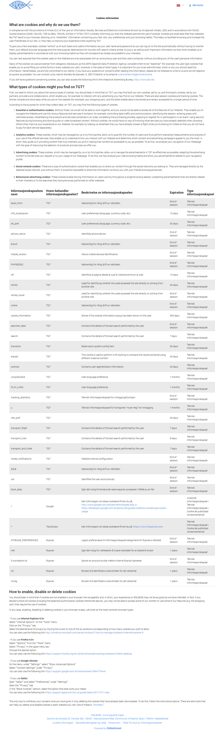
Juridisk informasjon (62, 722)
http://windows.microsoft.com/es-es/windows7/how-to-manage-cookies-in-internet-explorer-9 (94, 632)
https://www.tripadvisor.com (148, 526)
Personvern (114, 722)
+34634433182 (161, 719)
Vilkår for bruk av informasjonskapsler (142, 722)
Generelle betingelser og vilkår (91, 722)
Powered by (107, 728)
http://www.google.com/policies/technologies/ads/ (108, 504)
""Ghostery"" (98, 705)
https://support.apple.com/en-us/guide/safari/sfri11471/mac (77, 692)
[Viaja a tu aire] (21, 5)
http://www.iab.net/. (144, 79)
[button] (180, 5)
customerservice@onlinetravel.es (135, 74)
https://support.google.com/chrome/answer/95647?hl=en (75, 671)
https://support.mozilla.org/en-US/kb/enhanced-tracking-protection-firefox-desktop (88, 653)
